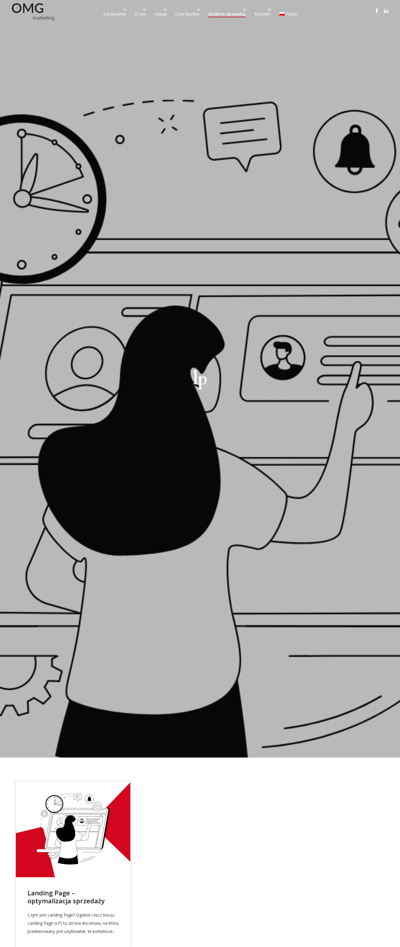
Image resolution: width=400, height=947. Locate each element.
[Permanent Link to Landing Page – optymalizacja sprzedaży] (73, 829)
